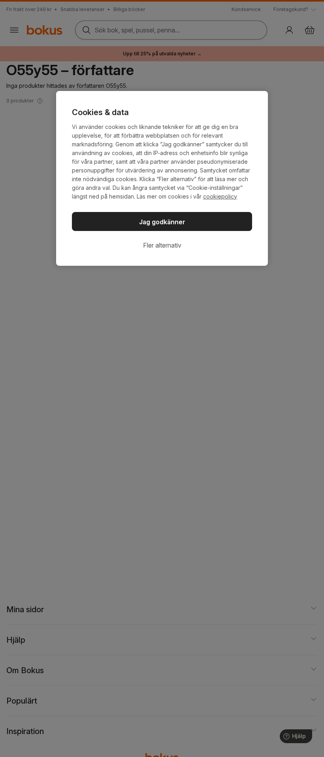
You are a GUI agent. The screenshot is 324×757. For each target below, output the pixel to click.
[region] (162, 178)
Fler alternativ (162, 245)
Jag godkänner (162, 222)
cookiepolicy (220, 196)
